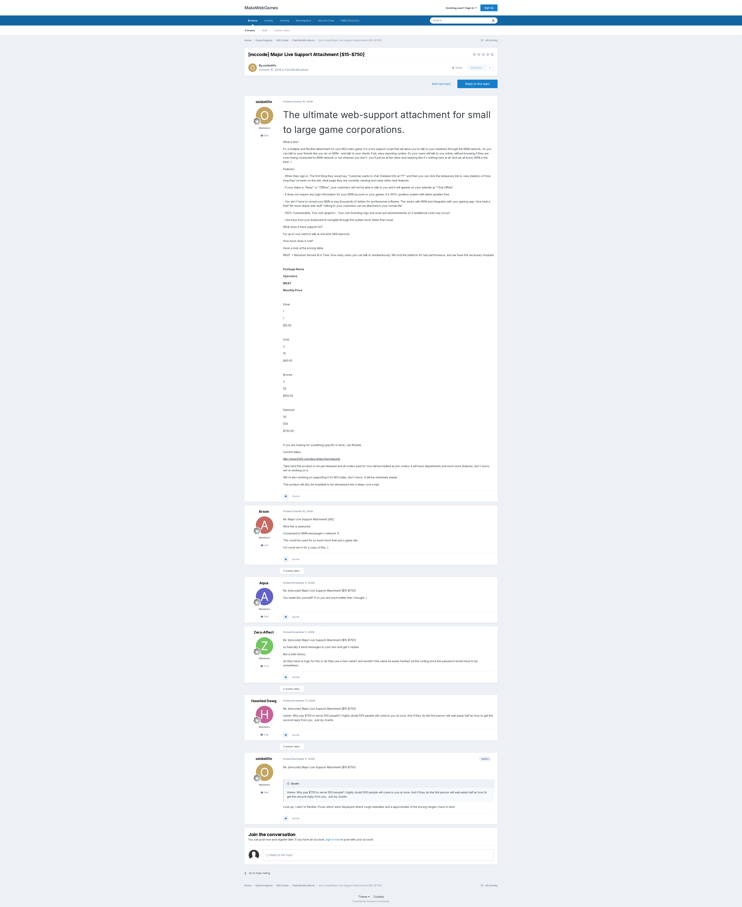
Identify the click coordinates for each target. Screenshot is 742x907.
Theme (363, 896)
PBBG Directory (350, 20)
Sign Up (489, 7)
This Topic (478, 20)
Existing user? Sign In (460, 7)
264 (266, 616)
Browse (252, 20)
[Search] (493, 20)
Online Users (282, 30)
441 (265, 545)
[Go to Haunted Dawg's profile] (264, 714)
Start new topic (441, 83)
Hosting (284, 20)
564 (266, 135)
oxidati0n (269, 65)
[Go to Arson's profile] (264, 525)
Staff (264, 30)
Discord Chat (326, 20)
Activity (268, 20)
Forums (250, 30)
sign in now (333, 839)
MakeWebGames (261, 7)
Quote (296, 496)
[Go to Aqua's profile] (264, 596)
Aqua (263, 583)
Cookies (378, 896)
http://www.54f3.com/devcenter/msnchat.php (311, 459)
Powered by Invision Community (371, 901)
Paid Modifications (296, 69)
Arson (264, 511)
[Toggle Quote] (288, 783)
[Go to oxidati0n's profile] (252, 67)
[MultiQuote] (285, 496)
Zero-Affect (264, 632)
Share (458, 67)
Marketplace (303, 20)
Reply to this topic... (281, 855)
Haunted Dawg (264, 701)
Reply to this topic (477, 83)
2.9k (266, 734)
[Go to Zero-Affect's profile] (264, 646)
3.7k (266, 666)
